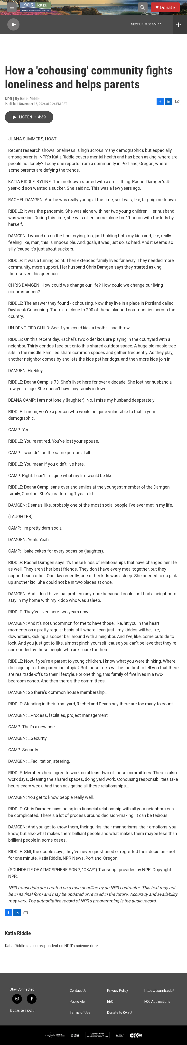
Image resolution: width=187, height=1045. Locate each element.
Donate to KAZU (119, 1012)
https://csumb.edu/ (159, 991)
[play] (13, 24)
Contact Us (78, 991)
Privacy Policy (117, 991)
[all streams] (180, 24)
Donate (167, 7)
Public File (77, 1001)
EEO (110, 1001)
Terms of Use (80, 1012)
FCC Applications (157, 1001)
